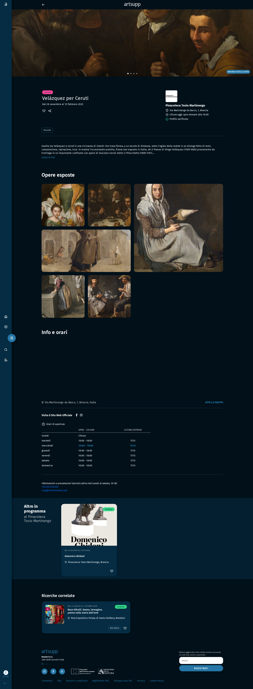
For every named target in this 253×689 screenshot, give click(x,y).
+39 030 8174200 (50, 486)
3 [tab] (133, 73)
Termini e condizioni (77, 680)
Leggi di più (48, 157)
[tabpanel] (126, 43)
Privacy (141, 680)
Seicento (47, 130)
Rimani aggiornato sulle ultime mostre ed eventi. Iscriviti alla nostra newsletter (200, 653)
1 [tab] (127, 73)
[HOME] (6, 316)
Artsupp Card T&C (123, 680)
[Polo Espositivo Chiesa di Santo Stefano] (54, 614)
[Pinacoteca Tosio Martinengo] (194, 96)
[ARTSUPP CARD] (6, 359)
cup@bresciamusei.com (54, 490)
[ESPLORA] (6, 326)
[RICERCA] (6, 349)
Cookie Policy (157, 680)
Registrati (201, 668)
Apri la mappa (214, 402)
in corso (108, 509)
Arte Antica (114, 628)
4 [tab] (136, 73)
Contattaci (47, 680)
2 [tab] (130, 73)
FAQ (59, 680)
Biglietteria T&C (100, 680)
